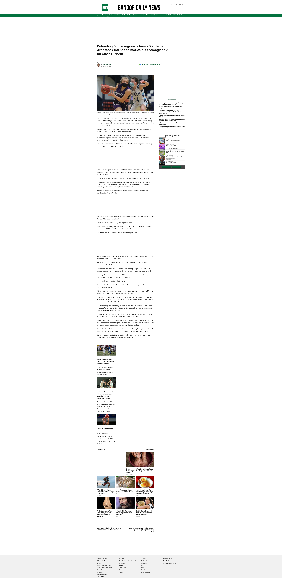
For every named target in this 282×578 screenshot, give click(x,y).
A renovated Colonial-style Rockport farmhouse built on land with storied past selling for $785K (170, 112)
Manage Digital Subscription (104, 567)
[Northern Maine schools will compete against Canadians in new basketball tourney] (106, 388)
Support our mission (102, 574)
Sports (123, 14)
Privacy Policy (122, 567)
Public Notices (154, 14)
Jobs (142, 565)
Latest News (117, 14)
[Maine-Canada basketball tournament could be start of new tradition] (106, 425)
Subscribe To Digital (102, 558)
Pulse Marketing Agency (169, 561)
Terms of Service (123, 570)
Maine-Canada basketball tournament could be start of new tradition (106, 431)
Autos (142, 567)
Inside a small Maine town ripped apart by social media (170, 123)
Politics (129, 14)
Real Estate (144, 570)
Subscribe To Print (101, 561)
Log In (174, 14)
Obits (147, 14)
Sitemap (121, 565)
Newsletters (168, 14)
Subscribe (179, 14)
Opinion (142, 14)
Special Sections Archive (169, 563)
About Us (121, 558)
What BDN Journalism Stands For (128, 561)
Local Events (105, 16)
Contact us (122, 563)
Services (143, 558)
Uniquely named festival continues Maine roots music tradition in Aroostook (172, 127)
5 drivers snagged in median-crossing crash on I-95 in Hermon (172, 116)
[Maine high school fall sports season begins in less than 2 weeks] (106, 356)
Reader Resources (102, 570)
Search (180, 17)
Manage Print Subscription (104, 565)
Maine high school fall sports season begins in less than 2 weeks (105, 362)
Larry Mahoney (107, 64)
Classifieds (144, 563)
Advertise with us (167, 558)
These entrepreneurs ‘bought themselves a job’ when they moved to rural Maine (172, 120)
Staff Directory (100, 576)
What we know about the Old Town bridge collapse (170, 107)
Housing (135, 14)
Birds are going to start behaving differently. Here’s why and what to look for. (171, 103)
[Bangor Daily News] (103, 10)
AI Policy (121, 572)
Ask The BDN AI (108, 14)
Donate (99, 563)
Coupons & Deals (145, 572)
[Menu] (97, 16)
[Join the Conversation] (97, 62)
